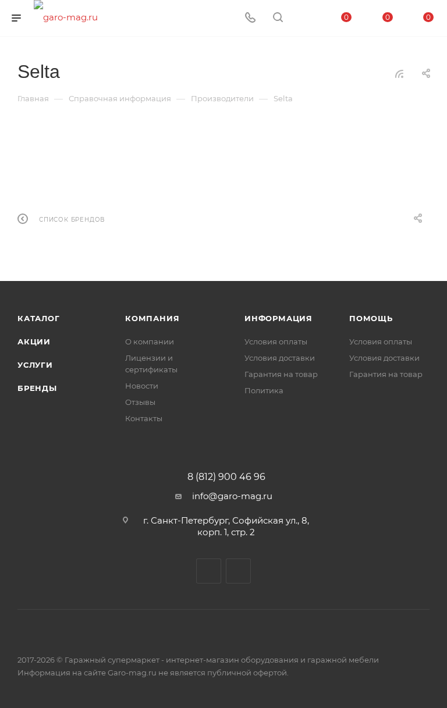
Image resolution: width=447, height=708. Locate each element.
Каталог (38, 318)
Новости (141, 385)
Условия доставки (279, 357)
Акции (34, 341)
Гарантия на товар (281, 374)
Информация (278, 318)
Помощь (371, 318)
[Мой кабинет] (305, 18)
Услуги (35, 364)
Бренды (37, 388)
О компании (149, 341)
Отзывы (140, 402)
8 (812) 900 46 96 (226, 477)
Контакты (143, 418)
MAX (238, 571)
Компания (152, 318)
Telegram (208, 571)
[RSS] (399, 73)
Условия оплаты (275, 341)
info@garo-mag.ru (232, 495)
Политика (263, 390)
